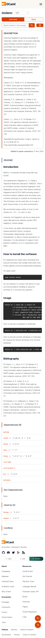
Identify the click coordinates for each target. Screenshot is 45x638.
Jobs (4, 622)
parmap (6, 432)
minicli (5, 444)
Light (10, 559)
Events (4, 612)
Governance (6, 635)
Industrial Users (8, 581)
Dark (23, 559)
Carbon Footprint (27, 630)
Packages (5, 602)
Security (14, 630)
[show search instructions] (39, 25)
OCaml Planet (7, 617)
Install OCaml (27, 571)
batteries (6, 480)
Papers (25, 607)
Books (24, 597)
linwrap (6, 512)
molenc (7, 13)
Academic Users (8, 586)
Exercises (26, 602)
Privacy (17, 635)
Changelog (6, 571)
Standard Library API (30, 591)
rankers (6, 518)
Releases (5, 576)
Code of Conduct (29, 635)
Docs (34, 19)
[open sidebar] (38, 625)
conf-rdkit (7, 462)
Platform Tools (28, 581)
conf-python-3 (9, 468)
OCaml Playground (29, 612)
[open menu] (40, 4)
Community (6, 607)
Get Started (27, 576)
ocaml (5, 438)
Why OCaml (6, 591)
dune (5, 450)
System (37, 559)
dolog (5, 456)
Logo (24, 617)
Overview (13, 19)
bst (4, 474)
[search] (38, 618)
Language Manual (29, 586)
